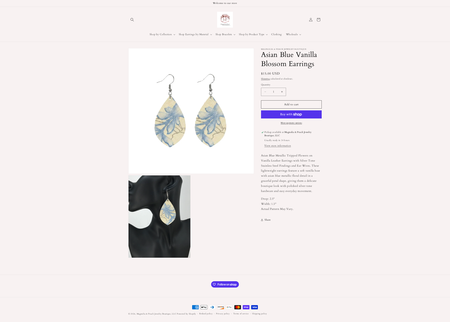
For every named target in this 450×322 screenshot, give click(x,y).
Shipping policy (259, 313)
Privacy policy (223, 313)
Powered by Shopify (186, 314)
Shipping (265, 78)
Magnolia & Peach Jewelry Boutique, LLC (156, 314)
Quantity (265, 84)
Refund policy (206, 313)
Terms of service (241, 313)
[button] (132, 20)
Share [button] (268, 219)
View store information (277, 145)
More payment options (291, 122)
